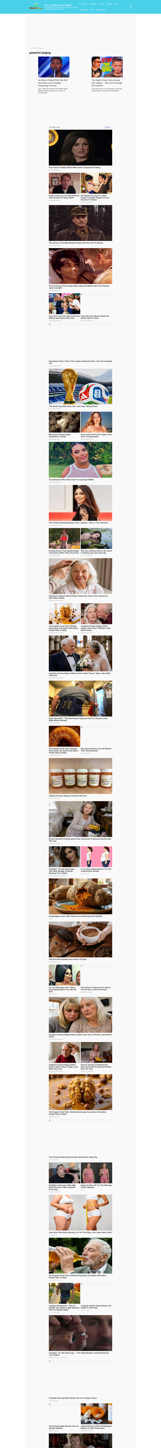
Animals (109, 4)
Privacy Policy (101, 10)
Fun (92, 10)
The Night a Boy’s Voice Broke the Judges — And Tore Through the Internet (107, 83)
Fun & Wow (83, 4)
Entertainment (83, 10)
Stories (101, 4)
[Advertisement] (80, 32)
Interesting (93, 4)
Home (31, 48)
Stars (116, 4)
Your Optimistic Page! (57, 5)
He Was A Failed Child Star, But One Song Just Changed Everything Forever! (52, 83)
